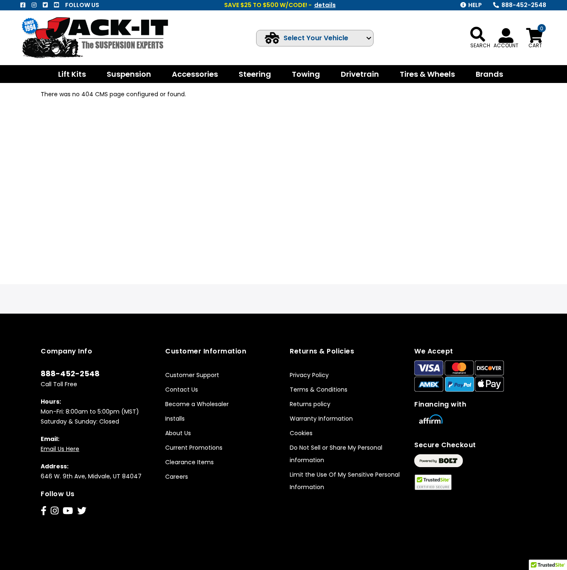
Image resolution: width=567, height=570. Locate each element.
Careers (176, 477)
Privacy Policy (309, 375)
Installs (175, 418)
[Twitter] (45, 5)
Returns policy (310, 404)
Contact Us (181, 389)
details (325, 5)
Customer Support (192, 375)
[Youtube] (56, 5)
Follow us (82, 5)
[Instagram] (34, 5)
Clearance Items (189, 462)
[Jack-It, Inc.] (104, 37)
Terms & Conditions (318, 389)
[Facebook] (22, 5)
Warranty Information (321, 418)
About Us (178, 433)
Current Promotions (193, 447)
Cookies (301, 433)
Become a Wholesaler (197, 404)
